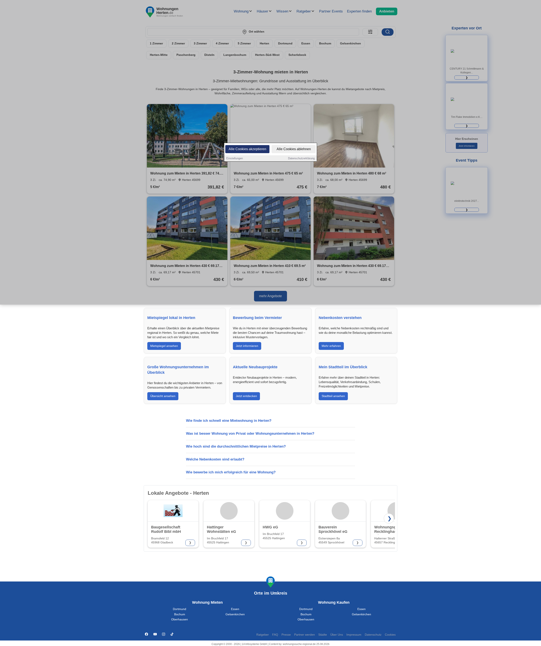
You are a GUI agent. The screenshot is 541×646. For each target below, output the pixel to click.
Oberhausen (179, 619)
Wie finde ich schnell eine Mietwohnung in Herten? (228, 421)
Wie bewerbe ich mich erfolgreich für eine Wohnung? (231, 472)
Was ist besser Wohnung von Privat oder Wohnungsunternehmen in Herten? (250, 434)
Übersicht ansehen (162, 396)
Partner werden (304, 634)
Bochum (179, 614)
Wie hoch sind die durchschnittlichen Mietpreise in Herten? (236, 446)
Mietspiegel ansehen (164, 346)
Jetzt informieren (247, 346)
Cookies (390, 634)
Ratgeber (262, 634)
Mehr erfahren (331, 346)
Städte (322, 634)
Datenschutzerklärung (301, 158)
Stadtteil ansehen (333, 396)
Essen (235, 609)
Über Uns (336, 634)
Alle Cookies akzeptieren (247, 149)
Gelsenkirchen (235, 614)
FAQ (275, 634)
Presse (286, 634)
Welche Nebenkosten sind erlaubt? (215, 459)
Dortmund (179, 609)
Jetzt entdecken (246, 396)
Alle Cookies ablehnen (294, 149)
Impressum (353, 634)
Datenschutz (373, 634)
